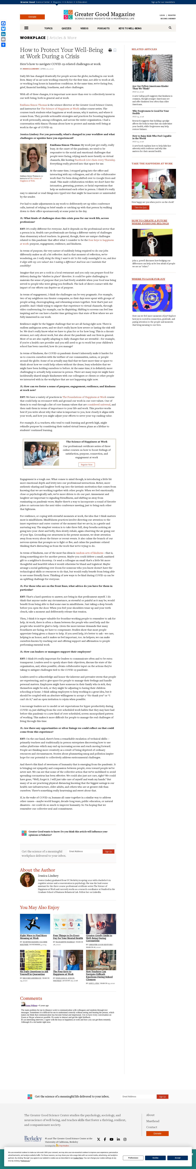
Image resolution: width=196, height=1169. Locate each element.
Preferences (133, 1158)
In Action (69, 2)
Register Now (86, 464)
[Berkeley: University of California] (33, 1138)
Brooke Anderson (32, 978)
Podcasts (103, 28)
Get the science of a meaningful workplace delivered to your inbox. (44, 853)
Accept (177, 1158)
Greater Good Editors (100, 944)
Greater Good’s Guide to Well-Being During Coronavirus (99, 938)
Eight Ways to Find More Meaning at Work (33, 937)
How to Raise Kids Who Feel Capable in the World (151, 137)
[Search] (170, 27)
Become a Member (168, 19)
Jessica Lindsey (31, 69)
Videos (84, 28)
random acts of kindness (89, 552)
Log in (162, 15)
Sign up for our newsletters (163, 2)
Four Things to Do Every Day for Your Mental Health (68, 937)
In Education (81, 2)
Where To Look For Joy (148, 279)
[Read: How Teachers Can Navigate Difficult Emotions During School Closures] (101, 959)
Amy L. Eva (94, 983)
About (150, 1115)
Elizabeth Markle (65, 942)
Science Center (43, 2)
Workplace (33, 37)
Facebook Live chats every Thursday (95, 159)
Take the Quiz (141, 207)
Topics (48, 28)
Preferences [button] (25, 1161)
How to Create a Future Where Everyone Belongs (150, 222)
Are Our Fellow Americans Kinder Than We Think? (150, 87)
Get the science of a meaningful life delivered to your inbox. (71, 1096)
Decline (155, 1158)
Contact (151, 1127)
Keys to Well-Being (130, 28)
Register (172, 15)
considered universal (98, 404)
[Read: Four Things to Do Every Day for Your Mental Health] (68, 923)
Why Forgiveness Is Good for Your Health (150, 112)
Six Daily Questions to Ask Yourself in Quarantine (34, 973)
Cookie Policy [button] (78, 1158)
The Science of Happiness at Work (60, 108)
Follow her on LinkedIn (90, 892)
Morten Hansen (31, 942)
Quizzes (66, 28)
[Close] (192, 1154)
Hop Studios (64, 1145)
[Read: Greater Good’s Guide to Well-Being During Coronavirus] (101, 923)
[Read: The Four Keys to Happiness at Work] (68, 959)
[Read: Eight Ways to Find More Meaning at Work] (35, 923)
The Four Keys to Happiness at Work (63, 973)
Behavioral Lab (71, 892)
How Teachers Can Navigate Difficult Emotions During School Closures (99, 975)
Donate (32, 16)
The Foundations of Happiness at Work (84, 397)
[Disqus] (68, 1034)
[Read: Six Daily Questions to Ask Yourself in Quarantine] (35, 959)
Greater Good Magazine (99, 14)
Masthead (152, 1121)
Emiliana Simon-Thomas (33, 104)
